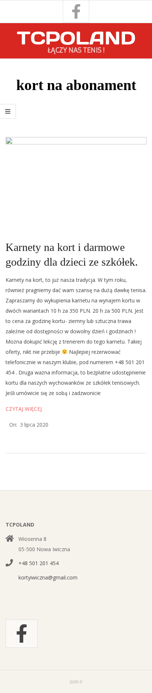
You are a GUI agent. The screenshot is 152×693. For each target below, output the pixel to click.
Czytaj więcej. (24, 408)
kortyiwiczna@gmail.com (47, 577)
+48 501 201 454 (38, 563)
